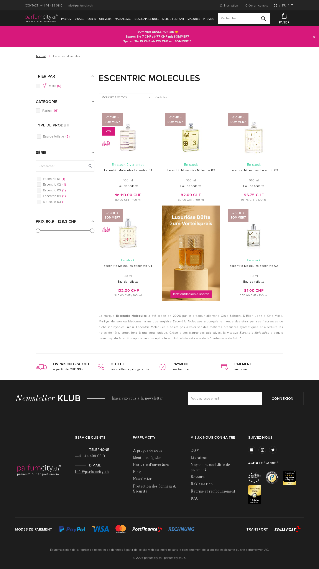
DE (275, 5)
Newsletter (142, 479)
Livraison (199, 458)
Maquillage (123, 18)
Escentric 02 (54, 184)
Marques (193, 18)
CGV (195, 451)
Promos (208, 18)
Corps (91, 18)
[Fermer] (314, 36)
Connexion (283, 398)
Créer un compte (256, 5)
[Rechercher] (263, 18)
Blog (137, 472)
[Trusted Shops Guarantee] (274, 477)
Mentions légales (147, 458)
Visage (79, 18)
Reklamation (202, 484)
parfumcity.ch (254, 550)
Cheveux (105, 18)
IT (292, 5)
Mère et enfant (173, 18)
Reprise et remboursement (213, 491)
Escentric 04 (54, 196)
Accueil (41, 56)
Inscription (231, 5)
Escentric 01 (54, 179)
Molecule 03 (54, 202)
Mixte (55, 86)
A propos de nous (147, 451)
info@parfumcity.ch (80, 5)
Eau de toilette (56, 136)
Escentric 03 (54, 190)
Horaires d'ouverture (151, 465)
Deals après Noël (147, 18)
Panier (284, 22)
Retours (197, 477)
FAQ (195, 499)
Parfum (66, 18)
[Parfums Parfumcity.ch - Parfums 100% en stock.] (41, 18)
